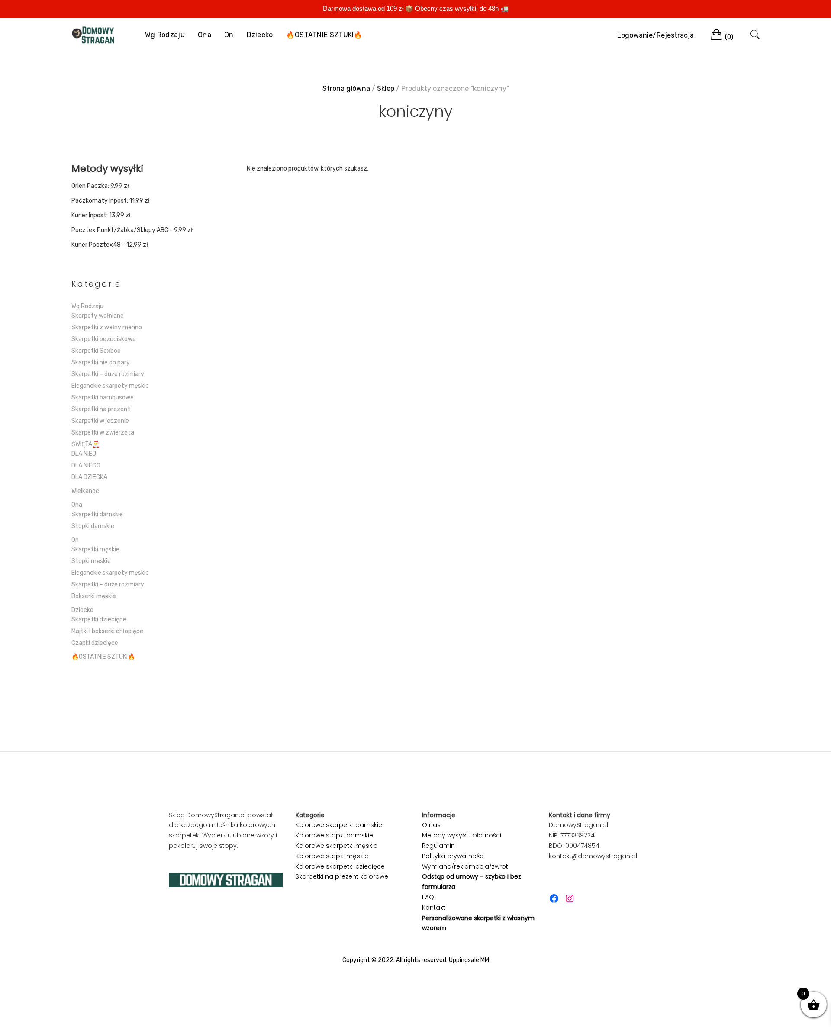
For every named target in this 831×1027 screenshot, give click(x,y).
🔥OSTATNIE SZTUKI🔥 (324, 35)
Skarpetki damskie (97, 514)
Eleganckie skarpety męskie (110, 386)
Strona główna (346, 88)
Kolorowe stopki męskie (332, 856)
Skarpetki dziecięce (98, 619)
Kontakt (433, 907)
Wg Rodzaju (165, 35)
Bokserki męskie (93, 596)
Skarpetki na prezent (100, 409)
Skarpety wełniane (97, 315)
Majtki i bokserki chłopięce (107, 631)
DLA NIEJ (83, 453)
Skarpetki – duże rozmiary (107, 374)
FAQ (428, 897)
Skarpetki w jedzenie (100, 421)
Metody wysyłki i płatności (461, 835)
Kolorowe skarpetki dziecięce (340, 866)
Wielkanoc (85, 491)
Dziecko (260, 35)
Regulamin (438, 845)
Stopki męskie (91, 561)
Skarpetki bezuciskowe (103, 339)
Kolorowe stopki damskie (334, 835)
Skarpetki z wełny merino (106, 327)
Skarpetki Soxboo (96, 350)
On (229, 35)
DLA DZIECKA (89, 477)
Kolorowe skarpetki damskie (339, 825)
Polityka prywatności (453, 856)
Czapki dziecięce (94, 643)
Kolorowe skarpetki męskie (336, 845)
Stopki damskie (92, 526)
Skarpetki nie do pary (100, 362)
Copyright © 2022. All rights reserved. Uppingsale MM (415, 960)
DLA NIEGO (85, 465)
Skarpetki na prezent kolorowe (342, 876)
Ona (204, 35)
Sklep (385, 88)
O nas (431, 825)
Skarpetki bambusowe (102, 397)
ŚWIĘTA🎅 (85, 444)
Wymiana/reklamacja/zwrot (465, 866)
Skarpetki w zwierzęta (102, 432)
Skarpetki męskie (95, 549)
